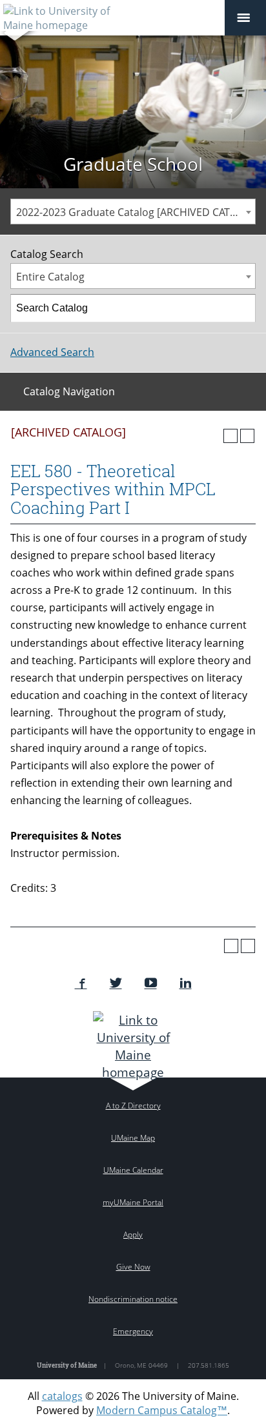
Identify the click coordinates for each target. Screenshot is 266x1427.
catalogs (62, 1396)
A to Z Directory (133, 1105)
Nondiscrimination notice (133, 1299)
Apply (133, 1234)
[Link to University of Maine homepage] (133, 1046)
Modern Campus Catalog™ (161, 1410)
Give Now (133, 1266)
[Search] (242, 308)
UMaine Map (133, 1137)
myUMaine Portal (133, 1202)
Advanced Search (52, 352)
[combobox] (133, 211)
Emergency (133, 1331)
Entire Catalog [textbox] (50, 277)
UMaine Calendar (133, 1170)
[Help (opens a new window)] (247, 436)
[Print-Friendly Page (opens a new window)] (230, 436)
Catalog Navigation (69, 391)
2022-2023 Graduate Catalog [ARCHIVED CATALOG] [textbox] (135, 212)
